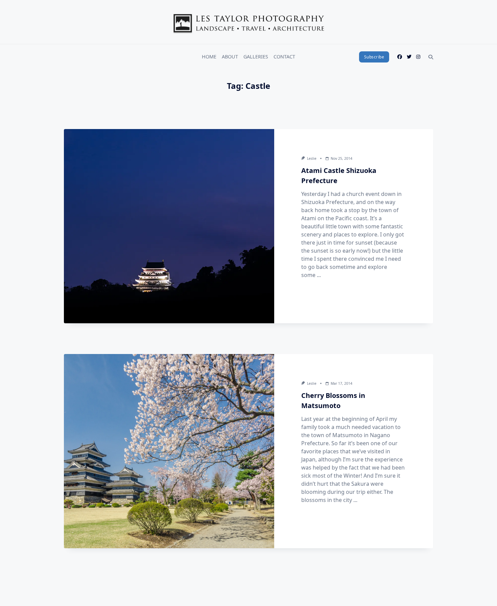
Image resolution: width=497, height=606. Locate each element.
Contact (284, 56)
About (230, 56)
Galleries (255, 56)
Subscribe (374, 57)
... (319, 275)
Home (209, 56)
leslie (311, 158)
